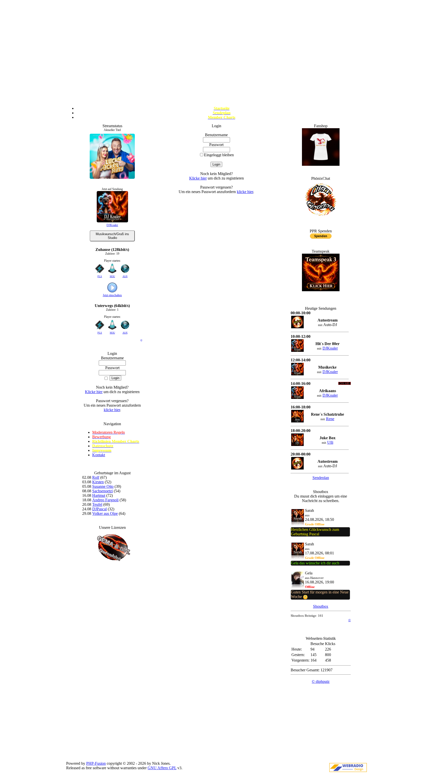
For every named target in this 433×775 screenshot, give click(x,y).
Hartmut (98, 495)
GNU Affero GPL (162, 768)
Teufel (97, 504)
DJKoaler (112, 225)
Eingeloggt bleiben (219, 155)
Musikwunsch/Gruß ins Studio (112, 236)
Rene (330, 419)
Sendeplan (320, 478)
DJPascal (99, 509)
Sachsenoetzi (102, 491)
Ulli (330, 442)
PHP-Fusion (96, 763)
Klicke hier (93, 392)
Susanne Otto (103, 486)
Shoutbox (320, 606)
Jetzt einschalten (112, 295)
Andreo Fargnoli (105, 500)
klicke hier (112, 410)
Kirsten (98, 482)
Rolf (95, 477)
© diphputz (321, 681)
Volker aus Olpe (105, 513)
